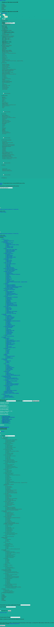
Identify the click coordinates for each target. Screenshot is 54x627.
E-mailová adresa (5, 617)
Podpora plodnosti (9, 303)
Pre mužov (8, 349)
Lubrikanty (8, 488)
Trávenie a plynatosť (10, 280)
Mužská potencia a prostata (11, 302)
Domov (1, 183)
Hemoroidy (8, 264)
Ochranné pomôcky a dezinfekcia (12, 383)
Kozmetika (4, 337)
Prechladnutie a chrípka (8, 242)
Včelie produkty (9, 327)
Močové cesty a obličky (8, 288)
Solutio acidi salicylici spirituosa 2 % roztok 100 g (9, 209)
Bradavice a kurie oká (10, 341)
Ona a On (6, 296)
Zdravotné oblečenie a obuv (11, 586)
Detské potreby (9, 368)
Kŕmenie (7, 365)
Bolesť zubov (8, 252)
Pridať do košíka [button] (3, 212)
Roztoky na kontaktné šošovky (12, 294)
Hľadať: (3, 435)
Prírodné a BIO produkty (8, 326)
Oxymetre (8, 581)
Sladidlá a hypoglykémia (11, 285)
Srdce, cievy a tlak (7, 262)
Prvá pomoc (6, 573)
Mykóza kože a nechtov (10, 343)
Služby (3, 595)
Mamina (5, 538)
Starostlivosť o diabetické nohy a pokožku (14, 286)
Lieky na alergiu (9, 256)
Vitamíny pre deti (9, 503)
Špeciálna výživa (9, 273)
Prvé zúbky (8, 370)
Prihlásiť (9, 610)
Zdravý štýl (4, 62)
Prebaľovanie (8, 366)
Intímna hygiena (9, 487)
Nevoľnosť (8, 276)
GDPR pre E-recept (5, 420)
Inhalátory (8, 386)
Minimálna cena (3, 400)
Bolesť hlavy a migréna (10, 250)
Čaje (7, 328)
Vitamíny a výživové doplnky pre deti (13, 375)
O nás (3, 594)
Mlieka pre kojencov (10, 374)
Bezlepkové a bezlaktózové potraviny (13, 320)
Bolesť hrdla (8, 243)
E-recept (3, 6)
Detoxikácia (8, 321)
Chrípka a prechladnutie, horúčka (12, 244)
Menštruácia (8, 300)
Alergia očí (8, 254)
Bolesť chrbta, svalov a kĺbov (11, 249)
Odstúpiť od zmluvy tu (6, 422)
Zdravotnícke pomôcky (6, 376)
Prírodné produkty (9, 332)
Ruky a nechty (9, 346)
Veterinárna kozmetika (8, 396)
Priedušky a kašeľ (9, 247)
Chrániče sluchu (9, 292)
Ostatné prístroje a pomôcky (11, 390)
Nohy (7, 345)
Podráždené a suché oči (10, 293)
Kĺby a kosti (6, 469)
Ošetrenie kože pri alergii (11, 257)
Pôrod (7, 361)
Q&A (3, 8)
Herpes (7, 310)
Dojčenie (8, 362)
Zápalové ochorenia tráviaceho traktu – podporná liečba (16, 281)
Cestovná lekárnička (10, 336)
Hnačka (7, 275)
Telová (7, 352)
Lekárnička (8, 381)
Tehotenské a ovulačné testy (11, 304)
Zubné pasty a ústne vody (11, 313)
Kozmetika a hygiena (10, 367)
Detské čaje (8, 373)
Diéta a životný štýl (7, 516)
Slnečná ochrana (9, 358)
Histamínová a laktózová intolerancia (13, 274)
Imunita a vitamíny (7, 315)
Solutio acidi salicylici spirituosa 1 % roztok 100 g (9, 233)
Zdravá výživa (9, 334)
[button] (4, 177)
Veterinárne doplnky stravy (9, 397)
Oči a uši (5, 290)
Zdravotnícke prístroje (8, 385)
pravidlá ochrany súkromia (14, 623)
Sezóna (5, 335)
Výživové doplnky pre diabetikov (12, 287)
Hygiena (5, 354)
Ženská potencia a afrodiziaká (12, 297)
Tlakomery (8, 387)
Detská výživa (6, 371)
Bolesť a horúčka (9, 369)
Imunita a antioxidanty (10, 317)
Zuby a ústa (6, 306)
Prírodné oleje (9, 331)
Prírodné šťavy (9, 333)
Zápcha (7, 282)
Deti (5, 363)
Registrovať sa (2, 625)
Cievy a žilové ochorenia (11, 263)
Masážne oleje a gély (10, 330)
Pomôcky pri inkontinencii (9, 392)
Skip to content (3, 0)
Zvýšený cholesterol (10, 267)
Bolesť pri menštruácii (10, 251)
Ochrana (5, 355)
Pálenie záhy (8, 277)
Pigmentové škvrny (9, 344)
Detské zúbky (8, 309)
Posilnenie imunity (9, 246)
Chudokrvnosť (9, 316)
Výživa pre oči (9, 295)
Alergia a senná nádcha (8, 253)
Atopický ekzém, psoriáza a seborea (13, 340)
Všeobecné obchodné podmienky (8, 417)
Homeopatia (8, 329)
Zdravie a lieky (5, 20)
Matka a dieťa (4, 95)
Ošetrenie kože (9, 382)
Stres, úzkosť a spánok (10, 270)
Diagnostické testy (7, 377)
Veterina (3, 165)
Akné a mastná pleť (10, 557)
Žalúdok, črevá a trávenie (9, 271)
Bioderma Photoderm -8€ (9, 240)
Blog (3, 7)
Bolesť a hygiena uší (10, 291)
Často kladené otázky (6, 416)
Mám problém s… (7, 550)
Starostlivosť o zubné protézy (11, 311)
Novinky (3, 398)
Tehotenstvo (8, 360)
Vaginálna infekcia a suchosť (11, 305)
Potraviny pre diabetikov (10, 284)
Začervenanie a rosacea (10, 347)
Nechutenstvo (8, 272)
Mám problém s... (7, 338)
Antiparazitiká (6, 395)
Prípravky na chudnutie (10, 325)
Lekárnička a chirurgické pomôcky (12, 576)
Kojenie (7, 364)
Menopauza (8, 301)
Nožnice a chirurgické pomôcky (12, 384)
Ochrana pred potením (10, 356)
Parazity (7, 278)
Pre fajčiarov (8, 323)
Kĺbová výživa (9, 470)
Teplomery (8, 388)
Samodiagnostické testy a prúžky (12, 572)
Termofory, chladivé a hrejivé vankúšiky (11, 393)
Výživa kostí (8, 261)
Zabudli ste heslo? (3, 612)
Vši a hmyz (8, 357)
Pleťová (7, 351)
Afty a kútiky (8, 307)
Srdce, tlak (8, 265)
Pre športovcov (9, 324)
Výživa (7, 372)
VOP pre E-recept (5, 418)
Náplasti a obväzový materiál (11, 380)
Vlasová (7, 353)
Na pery (7, 350)
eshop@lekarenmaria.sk (4, 427)
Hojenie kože (8, 342)
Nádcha (7, 245)
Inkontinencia (8, 298)
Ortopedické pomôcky (8, 391)
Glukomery (8, 389)
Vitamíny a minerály (10, 318)
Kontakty (4, 9)
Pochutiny (8, 322)
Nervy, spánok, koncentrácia (9, 268)
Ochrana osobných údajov (7, 419)
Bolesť (5, 248)
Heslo (3, 606)
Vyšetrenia (4, 596)
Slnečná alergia (9, 258)
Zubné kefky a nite (9, 312)
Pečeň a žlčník (9, 479)
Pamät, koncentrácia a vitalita (11, 269)
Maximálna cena (19, 400)
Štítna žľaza (8, 266)
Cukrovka (6, 283)
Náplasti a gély (9, 260)
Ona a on (6, 485)
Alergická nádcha (9, 255)
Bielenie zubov (9, 308)
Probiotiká (8, 480)
